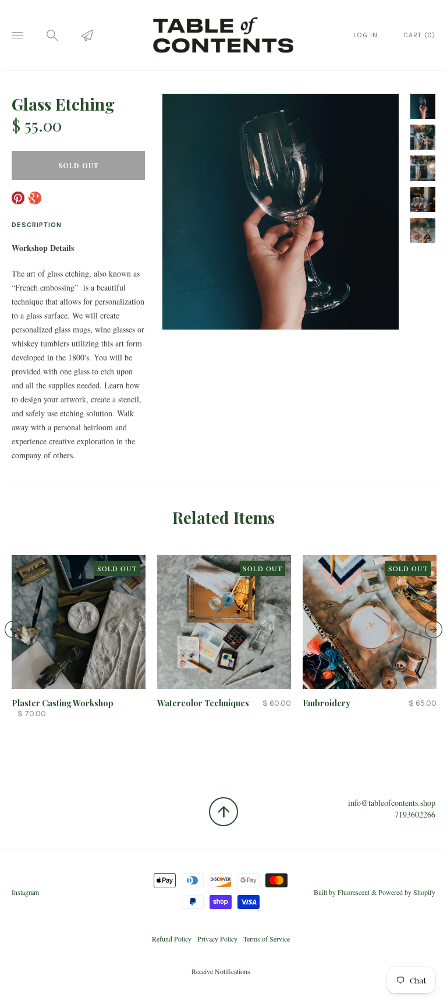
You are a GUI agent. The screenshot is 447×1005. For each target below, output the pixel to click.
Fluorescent (354, 892)
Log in (365, 35)
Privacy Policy (217, 938)
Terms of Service (266, 938)
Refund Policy (171, 938)
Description (37, 225)
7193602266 (415, 814)
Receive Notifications (220, 971)
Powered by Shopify (406, 892)
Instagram (25, 892)
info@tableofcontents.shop (391, 802)
